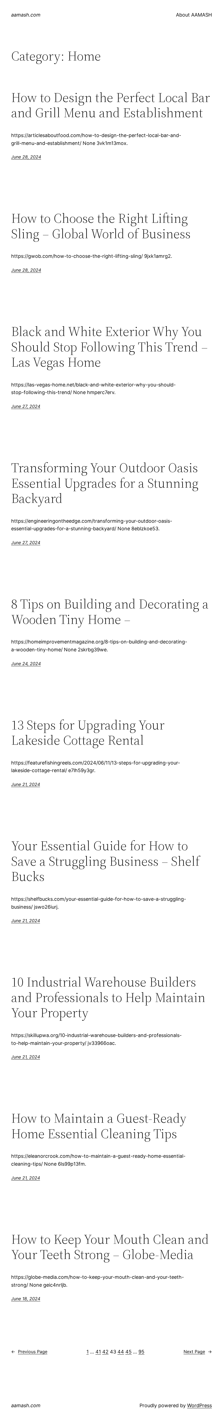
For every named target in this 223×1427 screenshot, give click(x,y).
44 (120, 1352)
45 (128, 1352)
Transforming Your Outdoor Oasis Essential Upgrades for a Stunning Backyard (105, 483)
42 (105, 1352)
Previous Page (29, 1351)
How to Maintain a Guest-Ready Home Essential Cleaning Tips (99, 1126)
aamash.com (26, 15)
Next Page (198, 1351)
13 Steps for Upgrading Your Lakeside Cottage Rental (88, 732)
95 (141, 1352)
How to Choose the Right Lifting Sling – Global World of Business (101, 226)
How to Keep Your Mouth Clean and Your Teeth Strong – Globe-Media (110, 1247)
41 (98, 1352)
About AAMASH (194, 15)
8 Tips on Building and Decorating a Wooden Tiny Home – (110, 611)
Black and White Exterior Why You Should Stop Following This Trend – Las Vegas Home (109, 347)
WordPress (199, 1405)
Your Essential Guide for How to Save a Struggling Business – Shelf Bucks (105, 861)
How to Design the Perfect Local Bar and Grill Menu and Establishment (110, 105)
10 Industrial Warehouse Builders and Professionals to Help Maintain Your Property (108, 997)
